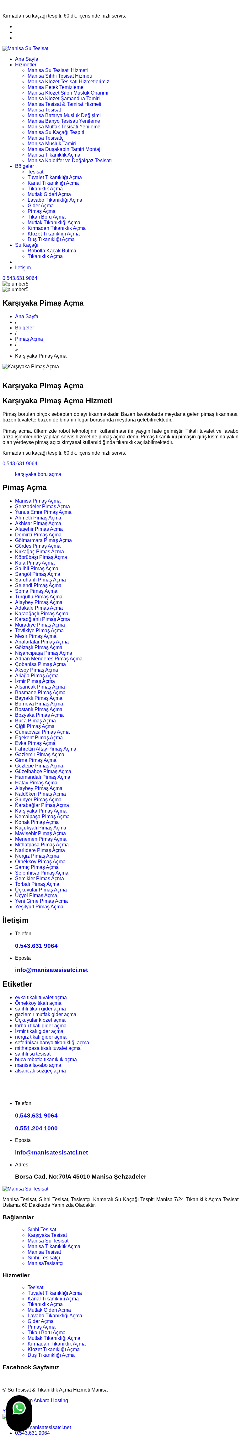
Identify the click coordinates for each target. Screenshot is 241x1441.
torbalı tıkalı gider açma (41, 1025)
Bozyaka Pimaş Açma (39, 715)
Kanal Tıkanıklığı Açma (53, 183)
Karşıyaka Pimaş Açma (41, 810)
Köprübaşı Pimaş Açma (41, 557)
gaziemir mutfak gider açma (45, 1014)
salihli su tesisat (33, 1053)
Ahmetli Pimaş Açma (38, 517)
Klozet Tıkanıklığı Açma (54, 233)
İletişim (23, 267)
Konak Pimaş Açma (37, 822)
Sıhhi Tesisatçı (44, 1257)
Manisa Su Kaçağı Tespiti (56, 132)
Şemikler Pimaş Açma (39, 878)
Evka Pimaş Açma (35, 743)
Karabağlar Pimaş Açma (42, 805)
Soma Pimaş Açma (36, 591)
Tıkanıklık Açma (45, 188)
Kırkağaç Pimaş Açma (39, 551)
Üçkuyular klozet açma (40, 1020)
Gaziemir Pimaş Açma (39, 754)
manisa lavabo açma (38, 1065)
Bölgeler (24, 166)
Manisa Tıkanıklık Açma (54, 155)
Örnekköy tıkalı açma (38, 1003)
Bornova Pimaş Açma (39, 703)
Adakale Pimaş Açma (39, 608)
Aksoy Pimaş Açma (36, 670)
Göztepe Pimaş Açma (39, 765)
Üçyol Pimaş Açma (36, 895)
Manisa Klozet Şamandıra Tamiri (64, 98)
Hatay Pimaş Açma (36, 782)
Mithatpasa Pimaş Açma (42, 844)
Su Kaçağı (26, 245)
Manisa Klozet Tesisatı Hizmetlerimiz (68, 81)
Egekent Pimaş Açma (39, 737)
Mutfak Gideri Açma (49, 194)
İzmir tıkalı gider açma (39, 1031)
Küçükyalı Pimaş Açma (40, 827)
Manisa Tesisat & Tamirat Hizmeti (64, 104)
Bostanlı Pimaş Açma (38, 709)
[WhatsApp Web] (19, 1413)
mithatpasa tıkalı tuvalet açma (48, 1048)
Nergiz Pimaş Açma (37, 856)
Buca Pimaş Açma (35, 720)
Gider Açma (41, 205)
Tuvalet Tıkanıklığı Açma (55, 177)
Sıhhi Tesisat (42, 1229)
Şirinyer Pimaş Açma (38, 799)
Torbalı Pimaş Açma (37, 884)
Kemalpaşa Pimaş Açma (42, 816)
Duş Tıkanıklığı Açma (51, 239)
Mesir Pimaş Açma (35, 636)
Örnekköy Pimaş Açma (40, 861)
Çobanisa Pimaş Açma (40, 664)
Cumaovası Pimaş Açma (42, 732)
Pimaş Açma (42, 211)
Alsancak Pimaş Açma (40, 687)
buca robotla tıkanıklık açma (46, 1059)
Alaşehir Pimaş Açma (39, 529)
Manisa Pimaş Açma (38, 501)
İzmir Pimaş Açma (35, 681)
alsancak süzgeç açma (40, 1070)
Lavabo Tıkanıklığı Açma (55, 200)
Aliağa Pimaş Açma (37, 675)
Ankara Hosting (51, 1400)
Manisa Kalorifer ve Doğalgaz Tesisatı (70, 160)
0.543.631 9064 (20, 278)
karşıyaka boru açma (38, 474)
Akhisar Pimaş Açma (38, 523)
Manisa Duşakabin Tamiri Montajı (65, 149)
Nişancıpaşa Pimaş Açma (43, 653)
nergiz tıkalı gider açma (41, 1037)
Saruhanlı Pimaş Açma (40, 579)
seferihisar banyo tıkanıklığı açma (52, 1042)
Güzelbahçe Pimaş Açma (43, 771)
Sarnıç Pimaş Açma (37, 867)
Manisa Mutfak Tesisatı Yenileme (64, 126)
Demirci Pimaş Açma (38, 534)
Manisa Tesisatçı (46, 138)
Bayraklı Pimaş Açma (38, 698)
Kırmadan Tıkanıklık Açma (57, 228)
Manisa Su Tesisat (48, 1240)
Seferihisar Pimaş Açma (41, 872)
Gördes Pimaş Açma (38, 546)
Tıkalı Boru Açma (47, 217)
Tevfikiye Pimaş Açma (39, 630)
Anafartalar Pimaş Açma (42, 641)
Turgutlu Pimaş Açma (38, 596)
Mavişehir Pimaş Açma (40, 833)
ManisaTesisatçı (45, 1263)
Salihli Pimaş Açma (36, 568)
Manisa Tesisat (44, 109)
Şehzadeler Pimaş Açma (42, 506)
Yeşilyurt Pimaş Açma (39, 906)
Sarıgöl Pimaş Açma (37, 574)
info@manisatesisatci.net (51, 970)
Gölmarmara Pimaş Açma (43, 540)
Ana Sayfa (26, 59)
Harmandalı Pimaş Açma (42, 777)
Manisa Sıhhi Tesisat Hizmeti (60, 76)
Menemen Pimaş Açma (41, 839)
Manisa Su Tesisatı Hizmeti (58, 70)
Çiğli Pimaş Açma (35, 726)
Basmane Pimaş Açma (40, 692)
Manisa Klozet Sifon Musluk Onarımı (68, 93)
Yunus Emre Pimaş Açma (43, 512)
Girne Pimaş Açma (35, 760)
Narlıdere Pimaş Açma (40, 850)
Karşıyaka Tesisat (47, 1235)
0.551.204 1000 (36, 1128)
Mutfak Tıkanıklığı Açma (54, 222)
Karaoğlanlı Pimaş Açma (42, 619)
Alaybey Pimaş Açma (38, 602)
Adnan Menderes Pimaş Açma (49, 658)
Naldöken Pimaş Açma (40, 794)
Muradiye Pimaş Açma (40, 625)
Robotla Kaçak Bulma (52, 250)
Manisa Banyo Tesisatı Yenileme (64, 121)
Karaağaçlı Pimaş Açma (41, 613)
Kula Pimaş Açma (35, 563)
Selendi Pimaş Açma (38, 585)
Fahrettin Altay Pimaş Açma (45, 748)
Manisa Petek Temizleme (55, 87)
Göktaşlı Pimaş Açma (38, 647)
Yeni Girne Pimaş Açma (41, 901)
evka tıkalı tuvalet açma (41, 997)
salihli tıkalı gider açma (40, 1008)
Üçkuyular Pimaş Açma (41, 889)
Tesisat (35, 171)
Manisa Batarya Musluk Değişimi (64, 115)
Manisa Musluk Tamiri (52, 143)
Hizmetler (25, 64)
